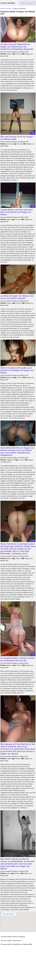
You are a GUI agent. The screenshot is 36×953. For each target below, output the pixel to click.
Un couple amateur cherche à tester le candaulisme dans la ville (17, 659)
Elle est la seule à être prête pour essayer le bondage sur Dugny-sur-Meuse (17, 370)
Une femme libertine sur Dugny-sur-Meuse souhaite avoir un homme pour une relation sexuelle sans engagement (17, 451)
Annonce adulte (5, 8)
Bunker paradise (7, 3)
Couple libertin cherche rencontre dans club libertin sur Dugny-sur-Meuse (16, 212)
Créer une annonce (27, 3)
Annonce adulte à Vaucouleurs (11, 940)
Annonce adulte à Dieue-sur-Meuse (13, 937)
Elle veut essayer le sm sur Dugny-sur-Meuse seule (17, 137)
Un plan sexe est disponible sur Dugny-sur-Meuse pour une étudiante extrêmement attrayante (16, 46)
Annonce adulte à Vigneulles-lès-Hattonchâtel (16, 944)
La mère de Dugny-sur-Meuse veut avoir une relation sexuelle (17, 297)
